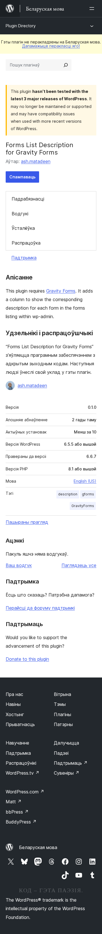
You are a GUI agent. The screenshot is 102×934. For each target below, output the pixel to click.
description (67, 494)
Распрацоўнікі (21, 763)
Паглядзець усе (78, 565)
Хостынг (15, 714)
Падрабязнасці (28, 199)
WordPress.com (25, 792)
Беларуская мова (38, 847)
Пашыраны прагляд (27, 522)
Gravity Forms (60, 291)
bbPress (17, 812)
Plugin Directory (21, 25)
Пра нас (14, 694)
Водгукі (20, 213)
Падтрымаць (71, 763)
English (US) (85, 481)
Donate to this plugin (27, 659)
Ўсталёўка (23, 228)
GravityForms (82, 506)
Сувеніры (66, 773)
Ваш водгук (19, 565)
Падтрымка (24, 257)
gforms (88, 494)
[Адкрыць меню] (93, 8)
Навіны (13, 704)
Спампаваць (22, 176)
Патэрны (63, 724)
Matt (14, 801)
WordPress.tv (22, 773)
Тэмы (60, 704)
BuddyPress (21, 822)
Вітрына (62, 694)
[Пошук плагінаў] (65, 65)
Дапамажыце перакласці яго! (51, 45)
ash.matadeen (35, 161)
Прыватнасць (20, 724)
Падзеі (61, 753)
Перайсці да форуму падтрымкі (40, 608)
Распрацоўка (26, 243)
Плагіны (62, 714)
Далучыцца (66, 743)
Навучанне (17, 743)
